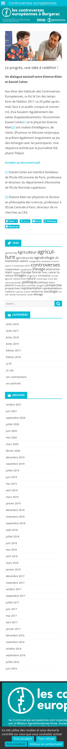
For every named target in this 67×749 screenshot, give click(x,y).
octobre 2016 (13, 648)
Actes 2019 (12, 343)
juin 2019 (11, 477)
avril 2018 (12, 556)
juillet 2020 (12, 424)
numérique (41, 278)
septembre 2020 (15, 417)
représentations (52, 288)
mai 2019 (11, 483)
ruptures (19, 292)
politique (29, 281)
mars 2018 (12, 563)
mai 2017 (11, 615)
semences (37, 291)
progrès (41, 285)
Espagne (17, 272)
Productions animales (25, 285)
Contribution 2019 (21, 265)
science (27, 292)
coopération (12, 269)
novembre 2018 (15, 516)
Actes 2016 (12, 324)
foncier (36, 272)
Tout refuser (46, 739)
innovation (44, 275)
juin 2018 (11, 543)
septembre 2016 (15, 655)
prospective (54, 285)
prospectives (12, 288)
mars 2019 (12, 497)
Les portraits (13, 383)
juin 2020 (11, 431)
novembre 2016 (15, 642)
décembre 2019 (15, 457)
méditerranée (19, 279)
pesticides (16, 282)
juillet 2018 (12, 536)
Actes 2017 (12, 330)
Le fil (8, 363)
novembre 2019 (15, 463)
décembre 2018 (15, 510)
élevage (38, 294)
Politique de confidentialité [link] (46, 744)
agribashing (11, 252)
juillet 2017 (12, 602)
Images (20, 275)
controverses (45, 264)
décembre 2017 (15, 576)
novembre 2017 (15, 582)
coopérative (26, 269)
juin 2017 (11, 609)
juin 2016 (11, 668)
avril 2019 (12, 490)
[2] (13, 127)
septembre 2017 (15, 595)
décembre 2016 (15, 635)
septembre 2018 (15, 523)
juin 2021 (11, 411)
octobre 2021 (13, 404)
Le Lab (10, 370)
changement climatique (40, 261)
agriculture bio (25, 258)
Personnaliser (16, 744)
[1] (24, 122)
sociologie (51, 291)
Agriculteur (27, 252)
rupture (9, 291)
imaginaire (32, 275)
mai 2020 (11, 437)
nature (31, 278)
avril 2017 (12, 622)
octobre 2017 (13, 589)
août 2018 (12, 530)
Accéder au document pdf (22, 163)
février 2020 (13, 450)
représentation (31, 288)
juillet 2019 (12, 470)
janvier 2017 (13, 629)
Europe (26, 272)
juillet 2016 (12, 662)
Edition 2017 (13, 350)
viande (12, 294)
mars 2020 (12, 444)
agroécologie (44, 257)
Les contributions (16, 377)
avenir (24, 261)
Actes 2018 (12, 337)
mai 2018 (11, 549)
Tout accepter (23, 739)
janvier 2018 (13, 569)
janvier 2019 (13, 503)
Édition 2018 (13, 357)
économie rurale (24, 294)
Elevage (39, 269)
